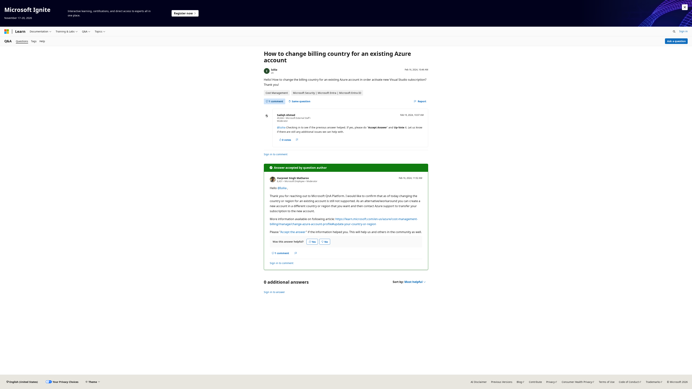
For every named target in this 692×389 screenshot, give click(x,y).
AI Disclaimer (479, 382)
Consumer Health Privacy (577, 382)
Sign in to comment (275, 154)
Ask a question (676, 41)
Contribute (535, 382)
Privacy (550, 382)
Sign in (683, 31)
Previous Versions (501, 382)
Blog (519, 382)
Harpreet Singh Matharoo (293, 178)
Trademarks (653, 382)
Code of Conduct (629, 382)
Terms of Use (607, 382)
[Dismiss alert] (685, 7)
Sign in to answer (274, 292)
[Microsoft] (6, 31)
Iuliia (274, 69)
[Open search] (674, 31)
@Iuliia (281, 127)
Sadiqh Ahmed (286, 115)
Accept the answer (293, 232)
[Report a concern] (297, 140)
